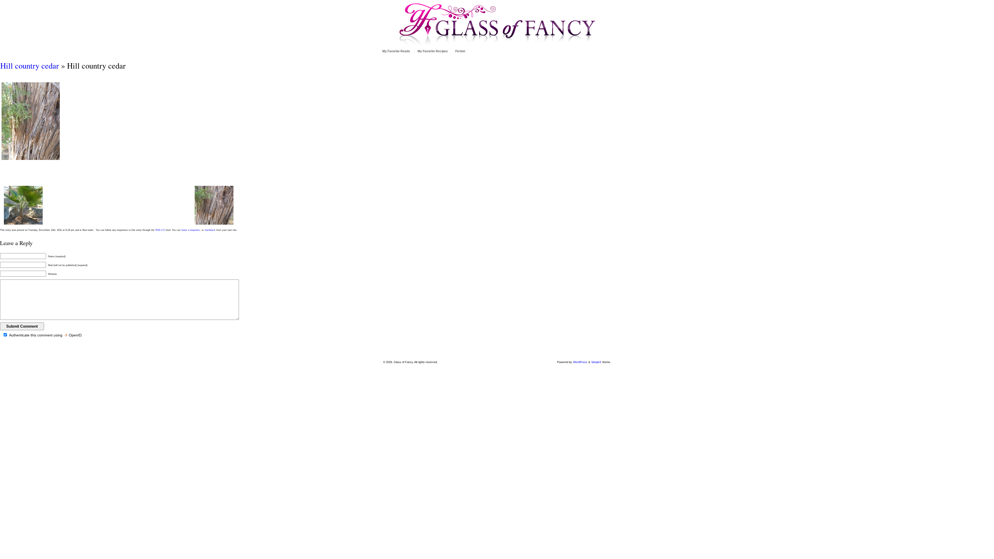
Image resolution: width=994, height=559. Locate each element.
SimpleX (596, 362)
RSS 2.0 (160, 230)
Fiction (460, 51)
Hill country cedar (29, 65)
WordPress (580, 362)
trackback (210, 230)
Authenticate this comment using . (45, 335)
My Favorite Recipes (433, 51)
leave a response (190, 230)
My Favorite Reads (396, 51)
